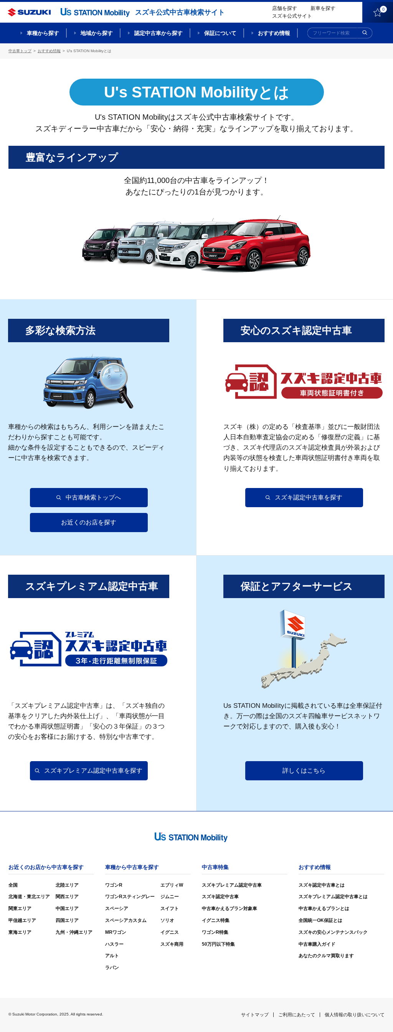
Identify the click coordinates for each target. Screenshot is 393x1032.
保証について (220, 33)
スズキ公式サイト (292, 16)
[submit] (365, 33)
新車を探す (322, 8)
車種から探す (43, 33)
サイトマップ (255, 1014)
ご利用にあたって (296, 1014)
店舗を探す (284, 8)
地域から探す (97, 33)
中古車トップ (19, 51)
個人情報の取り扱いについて (355, 1014)
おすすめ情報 (274, 33)
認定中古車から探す (158, 33)
